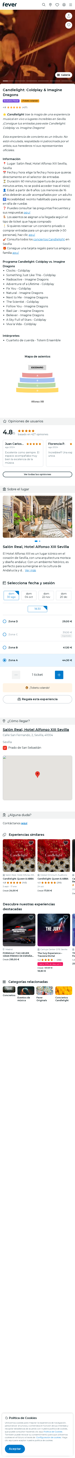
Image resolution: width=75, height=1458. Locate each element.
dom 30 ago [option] (11, 595)
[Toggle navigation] (70, 4)
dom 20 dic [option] (63, 595)
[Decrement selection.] (16, 675)
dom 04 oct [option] (29, 595)
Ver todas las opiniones (37, 474)
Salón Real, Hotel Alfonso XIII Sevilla (36, 730)
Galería (65, 75)
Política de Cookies (53, 1431)
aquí (27, 212)
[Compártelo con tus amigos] (68, 16)
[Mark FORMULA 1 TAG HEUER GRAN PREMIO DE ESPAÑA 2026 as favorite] (31, 917)
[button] (37, 621)
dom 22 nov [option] (46, 595)
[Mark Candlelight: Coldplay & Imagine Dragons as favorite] (68, 25)
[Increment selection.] (59, 675)
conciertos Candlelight (49, 239)
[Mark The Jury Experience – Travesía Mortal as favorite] (65, 917)
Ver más (30, 570)
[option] (37, 621)
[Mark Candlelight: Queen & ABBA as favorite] (31, 843)
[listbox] (37, 595)
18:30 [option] (37, 608)
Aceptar (15, 1449)
